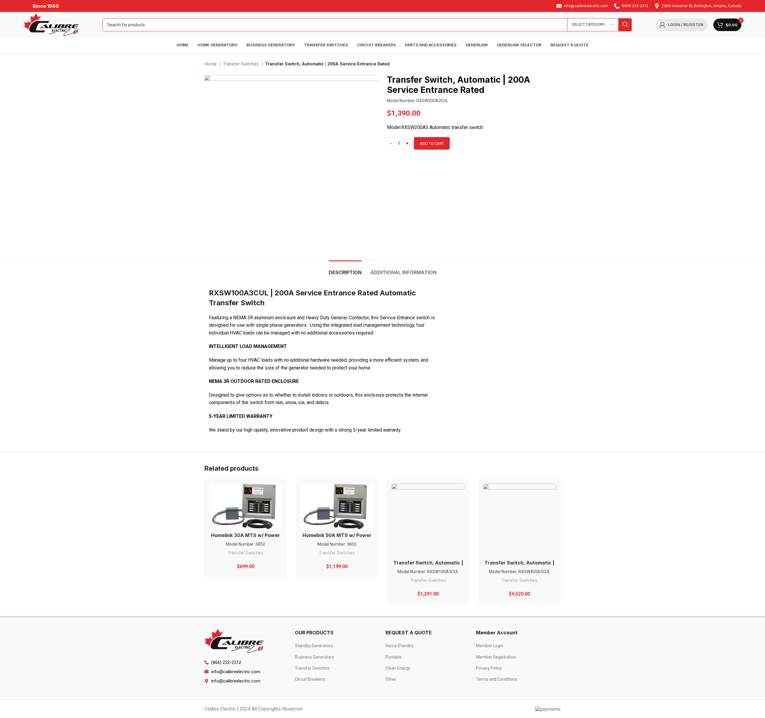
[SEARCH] (625, 24)
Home (211, 64)
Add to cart (432, 143)
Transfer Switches (241, 64)
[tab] (345, 269)
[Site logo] (51, 24)
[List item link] (337, 645)
